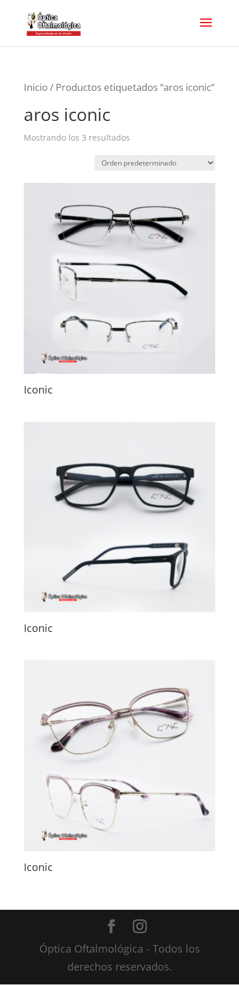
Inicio (36, 87)
